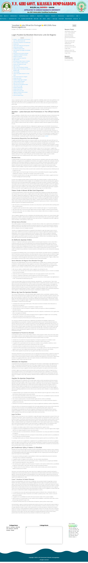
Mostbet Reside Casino (17, 89)
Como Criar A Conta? (17, 93)
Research (53, 15)
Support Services (70, 15)
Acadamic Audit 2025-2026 (26, 18)
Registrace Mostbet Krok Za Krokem (20, 92)
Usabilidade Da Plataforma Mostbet (20, 54)
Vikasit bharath (68, 18)
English (14, 29)
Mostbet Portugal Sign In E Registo (20, 79)
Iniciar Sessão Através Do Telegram (20, 76)
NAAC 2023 (36, 18)
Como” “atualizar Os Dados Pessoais (20, 62)
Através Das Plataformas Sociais (19, 64)
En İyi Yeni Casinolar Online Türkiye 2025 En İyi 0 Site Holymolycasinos (70, 42)
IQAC (77, 15)
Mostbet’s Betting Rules (18, 87)
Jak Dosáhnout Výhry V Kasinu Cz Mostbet (21, 61)
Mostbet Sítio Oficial (17, 78)
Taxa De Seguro (16, 72)
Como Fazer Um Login (17, 86)
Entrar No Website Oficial (18, 95)
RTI (19, 18)
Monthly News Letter (23, 15)
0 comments (34, 29)
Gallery (48, 18)
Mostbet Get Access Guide (18, 90)
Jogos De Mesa (16, 59)
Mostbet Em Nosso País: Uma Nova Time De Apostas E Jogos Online (70, 47)
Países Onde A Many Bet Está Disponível (21, 45)
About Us (6, 15)
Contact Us (75, 18)
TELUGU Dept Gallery (26, 29)
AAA (40, 18)
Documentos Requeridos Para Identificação (21, 42)
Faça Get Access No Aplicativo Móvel (20, 84)
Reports (47, 15)
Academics (32, 15)
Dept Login (55, 18)
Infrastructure (61, 15)
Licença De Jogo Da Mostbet (19, 81)
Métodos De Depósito (17, 56)
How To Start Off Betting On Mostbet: (20, 67)
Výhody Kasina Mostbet (18, 47)
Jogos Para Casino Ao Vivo (18, 82)
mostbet (46, 136)
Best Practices (3, 18)
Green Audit (61, 18)
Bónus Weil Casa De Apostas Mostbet (20, 53)
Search (74, 25)
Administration (13, 15)
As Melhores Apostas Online (18, 48)
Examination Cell (12, 18)
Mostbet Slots (16, 44)
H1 (79, 18)
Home (1, 15)
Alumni (44, 18)
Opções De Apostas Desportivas (19, 58)
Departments (40, 15)
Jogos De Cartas (16, 65)
